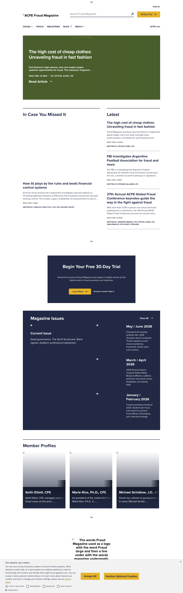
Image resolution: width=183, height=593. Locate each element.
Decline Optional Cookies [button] (121, 576)
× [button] (180, 562)
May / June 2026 (139, 326)
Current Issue (40, 333)
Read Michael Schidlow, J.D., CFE (131, 453)
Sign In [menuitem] (156, 7)
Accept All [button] (90, 576)
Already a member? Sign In (104, 291)
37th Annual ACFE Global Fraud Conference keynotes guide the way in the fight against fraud (131, 198)
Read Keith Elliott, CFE (33, 453)
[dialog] (91, 576)
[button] (41, 590)
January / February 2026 (137, 397)
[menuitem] (27, 26)
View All (144, 318)
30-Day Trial (146, 14)
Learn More (78, 291)
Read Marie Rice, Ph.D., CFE (83, 453)
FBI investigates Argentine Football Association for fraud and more (133, 160)
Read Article (38, 82)
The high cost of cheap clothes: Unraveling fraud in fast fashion (131, 125)
